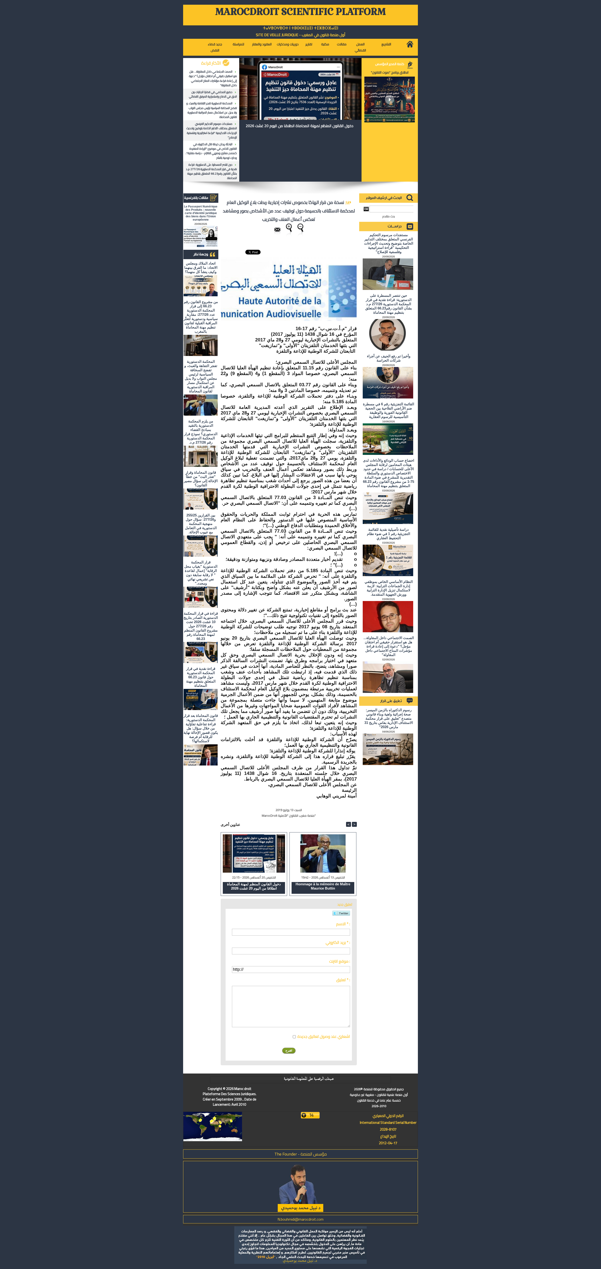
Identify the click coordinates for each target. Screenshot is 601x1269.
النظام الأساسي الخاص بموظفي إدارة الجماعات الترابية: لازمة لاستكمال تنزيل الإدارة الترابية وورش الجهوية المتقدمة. (389, 588)
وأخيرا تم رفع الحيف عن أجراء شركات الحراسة (388, 358)
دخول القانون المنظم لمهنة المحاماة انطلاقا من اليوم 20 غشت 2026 (299, 125)
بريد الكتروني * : (338, 942)
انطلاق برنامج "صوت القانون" (389, 72)
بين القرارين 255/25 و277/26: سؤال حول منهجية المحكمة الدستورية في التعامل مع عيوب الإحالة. (201, 523)
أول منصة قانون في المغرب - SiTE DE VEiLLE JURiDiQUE (300, 34)
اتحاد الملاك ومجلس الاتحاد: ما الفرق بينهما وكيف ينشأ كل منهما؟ (200, 267)
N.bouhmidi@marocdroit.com (300, 1219)
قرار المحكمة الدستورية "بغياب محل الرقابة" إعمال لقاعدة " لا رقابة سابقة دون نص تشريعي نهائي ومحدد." (200, 572)
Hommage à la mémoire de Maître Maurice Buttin (323, 886)
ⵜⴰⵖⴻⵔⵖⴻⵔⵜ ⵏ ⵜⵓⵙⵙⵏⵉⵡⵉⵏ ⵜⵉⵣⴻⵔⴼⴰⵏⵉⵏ (300, 28)
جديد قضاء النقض (215, 47)
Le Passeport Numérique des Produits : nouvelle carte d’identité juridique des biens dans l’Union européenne (200, 213)
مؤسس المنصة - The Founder (300, 1154)
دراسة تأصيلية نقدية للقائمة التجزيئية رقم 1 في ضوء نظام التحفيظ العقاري (388, 533)
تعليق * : (343, 980)
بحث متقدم (388, 216)
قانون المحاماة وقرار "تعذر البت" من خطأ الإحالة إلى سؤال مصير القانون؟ (201, 478)
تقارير (308, 44)
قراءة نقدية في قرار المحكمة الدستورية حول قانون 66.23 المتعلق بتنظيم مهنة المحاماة (201, 677)
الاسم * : (343, 924)
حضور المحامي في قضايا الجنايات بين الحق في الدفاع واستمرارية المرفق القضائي (213, 94)
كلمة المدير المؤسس (389, 64)
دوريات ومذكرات (288, 44)
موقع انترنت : (339, 961)
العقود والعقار (262, 44)
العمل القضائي (360, 47)
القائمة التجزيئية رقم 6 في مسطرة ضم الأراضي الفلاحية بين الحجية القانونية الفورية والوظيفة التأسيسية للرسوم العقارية (388, 410)
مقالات (342, 44)
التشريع (386, 44)
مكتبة (325, 44)
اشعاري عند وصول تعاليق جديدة (323, 1036)
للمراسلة (238, 44)
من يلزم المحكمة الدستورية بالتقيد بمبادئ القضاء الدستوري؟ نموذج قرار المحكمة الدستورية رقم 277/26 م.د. (200, 431)
